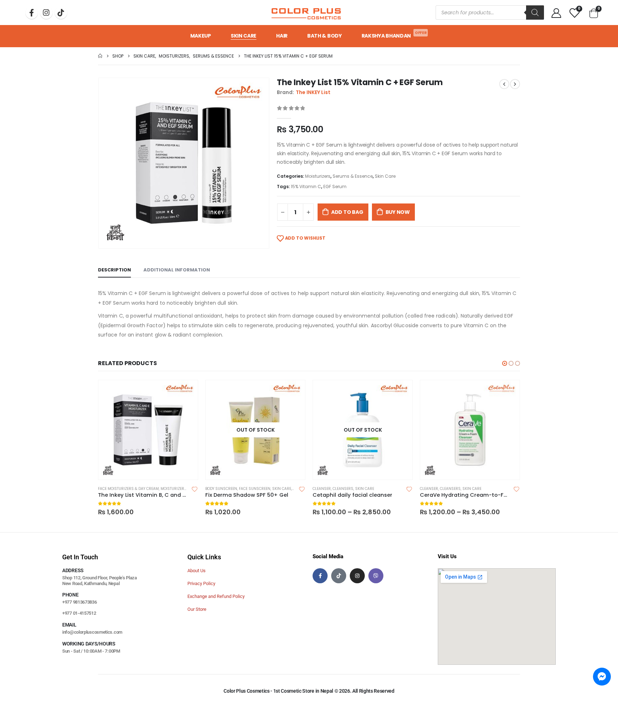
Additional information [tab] (176, 269)
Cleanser (322, 488)
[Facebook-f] (320, 575)
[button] (504, 363)
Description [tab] (114, 269)
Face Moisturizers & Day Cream (128, 488)
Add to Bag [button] (186, 392)
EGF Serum (335, 186)
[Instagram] (46, 12)
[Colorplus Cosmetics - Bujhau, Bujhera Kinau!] (306, 12)
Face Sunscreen (254, 488)
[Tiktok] (61, 12)
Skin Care (243, 35)
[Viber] (375, 575)
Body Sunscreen (221, 488)
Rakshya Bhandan (394, 34)
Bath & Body (324, 35)
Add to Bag (347, 212)
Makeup (200, 35)
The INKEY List (313, 92)
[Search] (535, 12)
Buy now (398, 212)
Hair (282, 35)
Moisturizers (317, 176)
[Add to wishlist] (194, 489)
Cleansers (343, 488)
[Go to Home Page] (100, 55)
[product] (148, 430)
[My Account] (556, 13)
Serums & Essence (353, 176)
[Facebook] (31, 12)
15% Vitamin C (306, 186)
